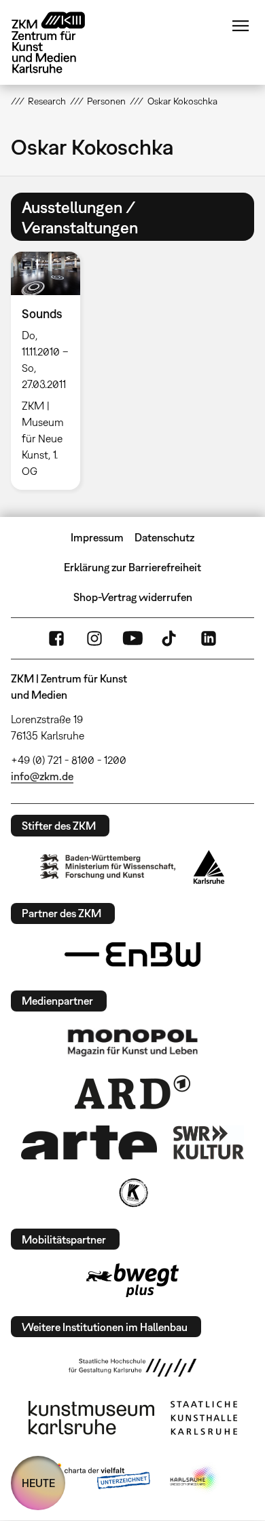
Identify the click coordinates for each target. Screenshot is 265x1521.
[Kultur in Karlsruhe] (132, 1193)
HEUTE (38, 1483)
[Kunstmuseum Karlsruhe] (91, 1418)
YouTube (132, 638)
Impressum (97, 537)
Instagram (94, 638)
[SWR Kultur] (208, 1142)
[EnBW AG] (132, 954)
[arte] (89, 1142)
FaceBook (56, 638)
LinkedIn (208, 638)
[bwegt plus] (132, 1280)
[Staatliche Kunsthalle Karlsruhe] (204, 1418)
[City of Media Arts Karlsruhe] (194, 1479)
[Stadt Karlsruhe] (209, 867)
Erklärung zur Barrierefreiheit (132, 567)
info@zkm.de (42, 776)
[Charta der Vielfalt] (97, 1479)
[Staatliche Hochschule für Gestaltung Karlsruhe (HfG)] (132, 1368)
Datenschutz (164, 537)
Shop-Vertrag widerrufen (132, 597)
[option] (51, 371)
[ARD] (132, 1092)
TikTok (170, 638)
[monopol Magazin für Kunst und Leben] (132, 1042)
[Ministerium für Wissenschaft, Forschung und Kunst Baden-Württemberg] (108, 866)
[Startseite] (58, 42)
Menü (240, 26)
